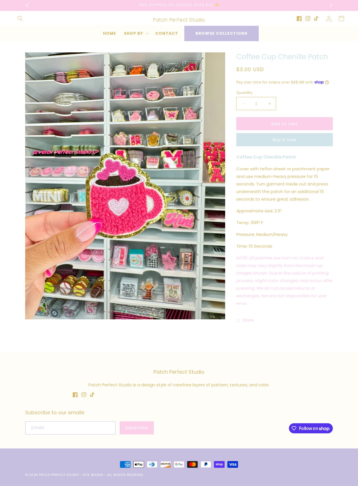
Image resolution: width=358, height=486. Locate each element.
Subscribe (136, 428)
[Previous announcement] (27, 5)
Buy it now (284, 140)
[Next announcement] (331, 5)
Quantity (244, 92)
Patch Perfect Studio (59, 475)
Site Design (93, 475)
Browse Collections (222, 33)
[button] (20, 18)
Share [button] (248, 320)
